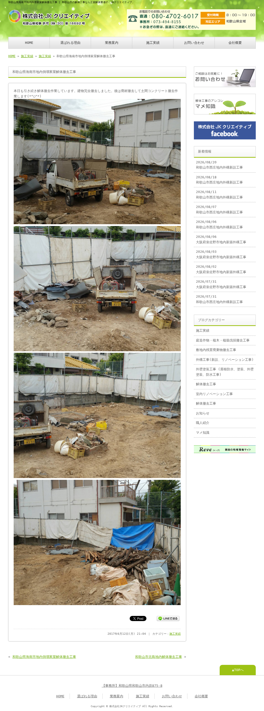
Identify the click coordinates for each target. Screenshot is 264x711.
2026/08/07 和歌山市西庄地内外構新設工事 (219, 209)
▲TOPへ (238, 670)
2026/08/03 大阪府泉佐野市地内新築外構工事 (221, 254)
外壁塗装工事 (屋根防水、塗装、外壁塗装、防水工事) (225, 371)
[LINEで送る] (168, 618)
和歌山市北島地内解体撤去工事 (158, 657)
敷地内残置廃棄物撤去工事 (216, 350)
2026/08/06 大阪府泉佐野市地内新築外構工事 (221, 239)
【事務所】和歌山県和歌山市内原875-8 (132, 686)
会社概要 (235, 43)
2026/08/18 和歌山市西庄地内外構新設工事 (219, 179)
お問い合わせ (194, 43)
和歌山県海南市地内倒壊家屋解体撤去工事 (44, 657)
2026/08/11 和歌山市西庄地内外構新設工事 (219, 194)
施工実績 (153, 43)
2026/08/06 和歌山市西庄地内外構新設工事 (219, 224)
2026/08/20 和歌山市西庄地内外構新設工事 (219, 164)
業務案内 (111, 43)
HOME (29, 43)
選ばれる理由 (70, 43)
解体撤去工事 (206, 384)
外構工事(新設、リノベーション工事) (225, 360)
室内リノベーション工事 (214, 394)
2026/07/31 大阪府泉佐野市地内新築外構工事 (221, 284)
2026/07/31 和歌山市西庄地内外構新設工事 (219, 299)
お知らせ (202, 413)
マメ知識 (202, 432)
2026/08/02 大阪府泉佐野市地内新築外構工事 (221, 269)
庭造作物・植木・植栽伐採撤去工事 (223, 340)
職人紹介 (202, 423)
